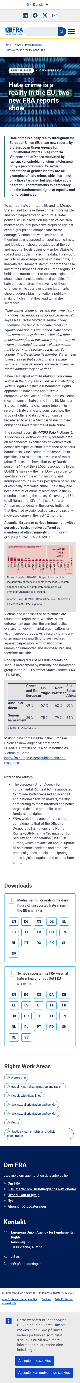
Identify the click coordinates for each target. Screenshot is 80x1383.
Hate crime (18, 1077)
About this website (12, 1299)
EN (14, 921)
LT (52, 1016)
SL (64, 943)
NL (14, 943)
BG (26, 921)
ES (14, 932)
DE (51, 921)
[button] (25, 15)
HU (51, 932)
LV (64, 932)
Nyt (10, 1201)
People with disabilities (26, 1095)
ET (39, 1005)
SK (51, 943)
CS (39, 921)
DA (51, 995)
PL (26, 1027)
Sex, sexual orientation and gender (34, 1104)
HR (14, 1016)
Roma (15, 1122)
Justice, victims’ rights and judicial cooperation (31, 1134)
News (18, 44)
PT (26, 943)
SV (14, 954)
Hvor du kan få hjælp (23, 1195)
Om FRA (14, 1183)
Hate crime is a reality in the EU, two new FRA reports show (40, 50)
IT (39, 1016)
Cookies (46, 1299)
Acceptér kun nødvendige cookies (44, 1372)
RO (39, 943)
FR (39, 932)
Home (7, 44)
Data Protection (64, 1299)
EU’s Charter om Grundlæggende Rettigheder (42, 1189)
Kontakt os (11, 1256)
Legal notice (30, 1299)
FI (26, 932)
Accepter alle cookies (34, 1360)
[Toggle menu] (71, 31)
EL (64, 921)
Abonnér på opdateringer (27, 1206)
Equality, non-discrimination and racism (37, 1086)
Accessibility (9, 1303)
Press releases (33, 44)
